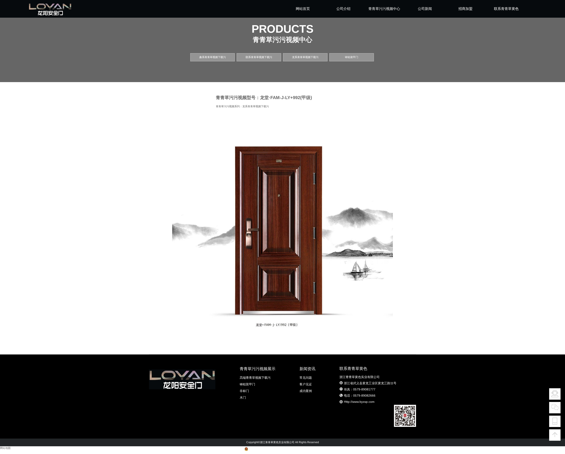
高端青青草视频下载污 (255, 377)
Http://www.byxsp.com (359, 401)
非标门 (244, 391)
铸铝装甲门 (247, 384)
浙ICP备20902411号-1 (305, 450)
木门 (243, 397)
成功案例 (305, 391)
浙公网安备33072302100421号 (267, 450)
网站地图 (5, 448)
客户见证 (305, 384)
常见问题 (305, 377)
